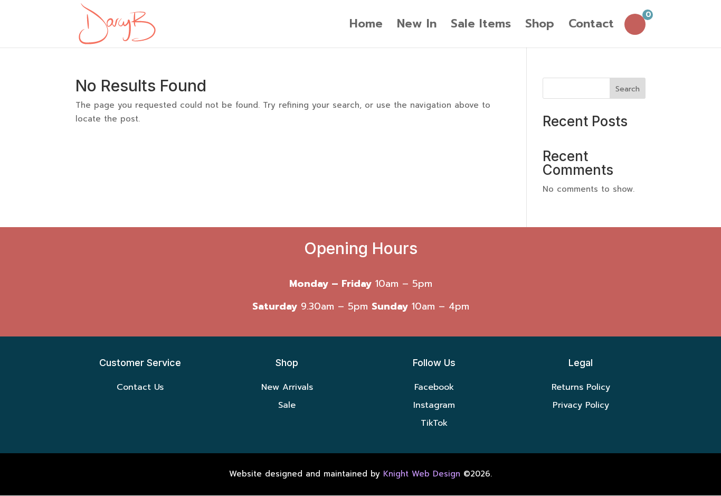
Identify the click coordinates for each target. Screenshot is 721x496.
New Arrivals (287, 387)
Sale (287, 405)
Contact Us (140, 387)
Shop (539, 26)
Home (366, 26)
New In (417, 26)
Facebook (434, 387)
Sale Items (481, 26)
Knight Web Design (421, 474)
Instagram (434, 405)
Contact (591, 26)
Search (627, 89)
